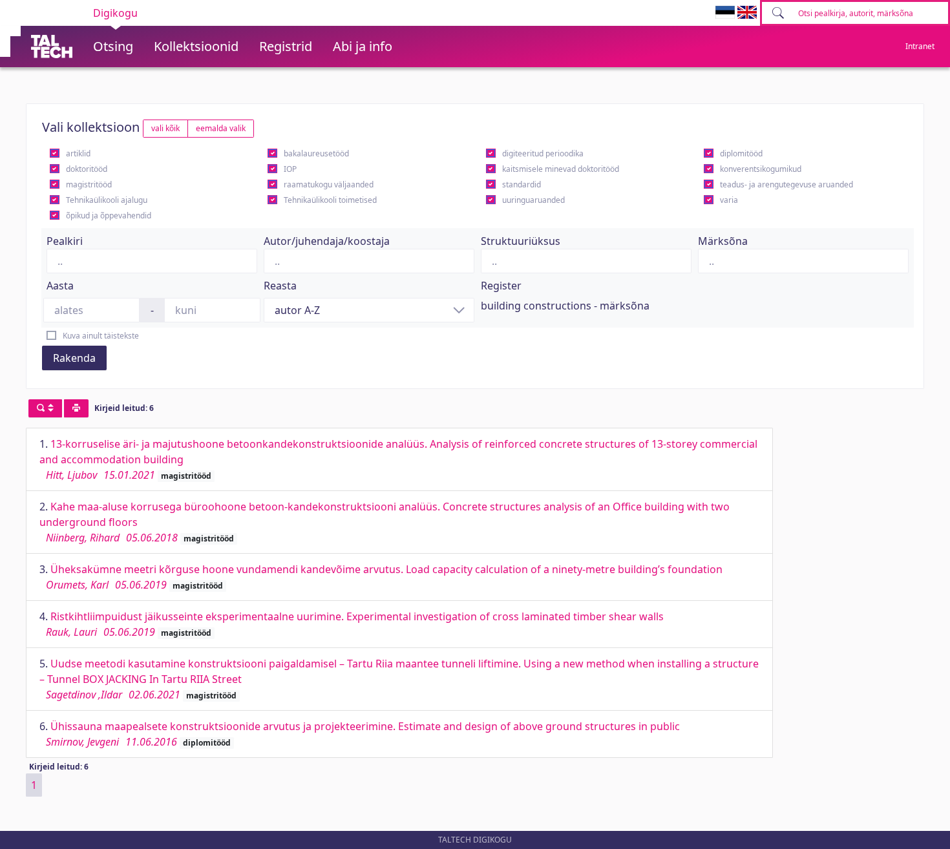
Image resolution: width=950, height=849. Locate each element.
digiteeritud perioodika (543, 153)
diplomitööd (741, 153)
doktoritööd (86, 168)
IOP (290, 168)
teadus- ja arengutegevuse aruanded (786, 184)
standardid (521, 184)
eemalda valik (221, 128)
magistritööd (89, 184)
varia (729, 199)
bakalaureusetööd (316, 153)
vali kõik (165, 128)
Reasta (280, 285)
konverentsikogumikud (760, 168)
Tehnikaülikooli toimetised (330, 199)
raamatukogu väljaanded (329, 184)
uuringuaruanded (533, 199)
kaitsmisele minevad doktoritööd (560, 168)
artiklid (78, 153)
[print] (76, 408)
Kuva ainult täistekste (101, 335)
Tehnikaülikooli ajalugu (106, 199)
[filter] (45, 408)
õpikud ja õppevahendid (108, 215)
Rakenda (74, 358)
